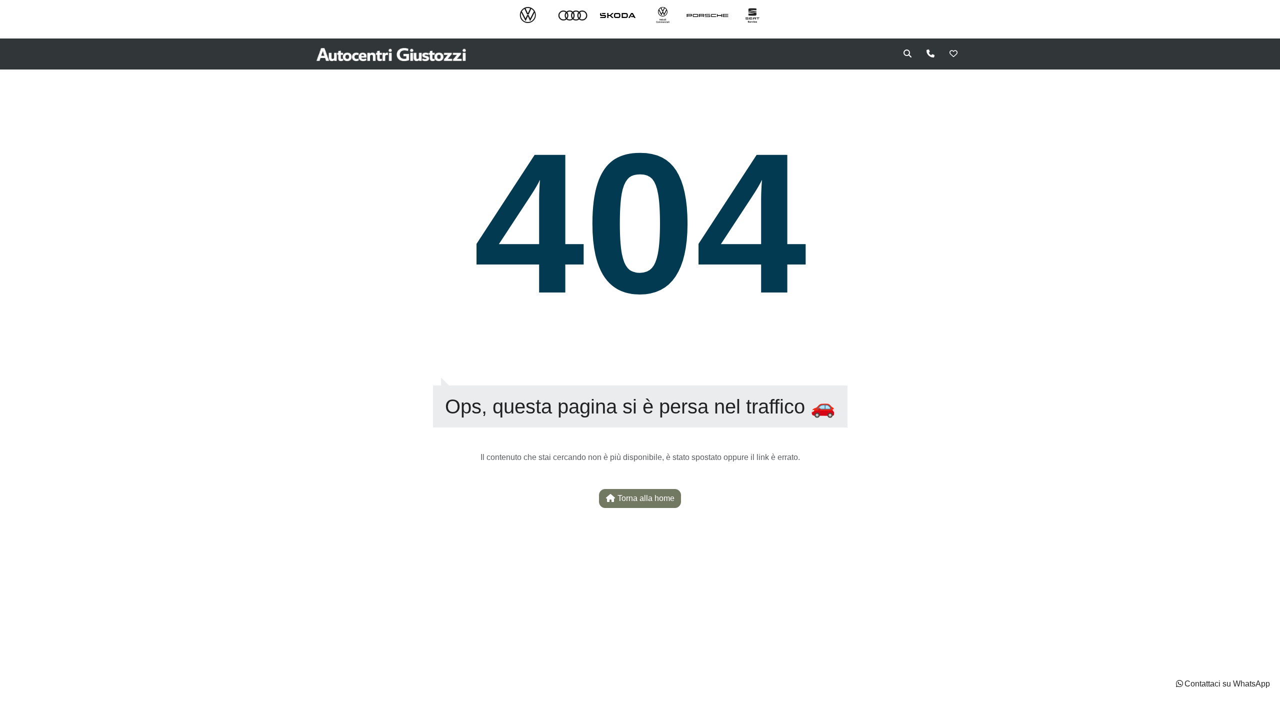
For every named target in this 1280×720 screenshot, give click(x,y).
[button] (1222, 684)
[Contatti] (930, 54)
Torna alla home (645, 498)
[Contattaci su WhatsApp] (1179, 684)
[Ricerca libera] (907, 54)
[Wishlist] (953, 54)
